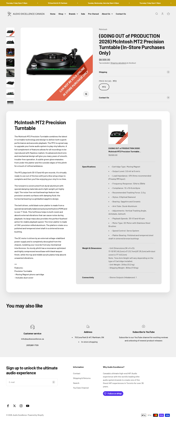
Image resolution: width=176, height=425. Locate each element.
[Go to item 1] (10, 32)
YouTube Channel (81, 387)
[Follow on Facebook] (8, 406)
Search (76, 383)
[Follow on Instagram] (21, 406)
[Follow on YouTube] (27, 406)
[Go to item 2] (10, 42)
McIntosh (103, 29)
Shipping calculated (118, 63)
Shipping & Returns (82, 378)
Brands (72, 14)
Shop (60, 14)
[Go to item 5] (10, 73)
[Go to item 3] (10, 52)
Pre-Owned (93, 14)
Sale (83, 14)
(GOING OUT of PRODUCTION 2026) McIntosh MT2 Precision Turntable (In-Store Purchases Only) (124, 150)
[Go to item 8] (10, 104)
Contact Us (121, 14)
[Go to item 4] (10, 63)
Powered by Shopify (36, 415)
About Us (106, 14)
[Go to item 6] (10, 83)
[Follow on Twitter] (14, 406)
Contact (76, 373)
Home (52, 14)
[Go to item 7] (10, 93)
